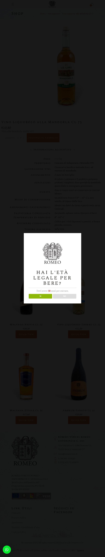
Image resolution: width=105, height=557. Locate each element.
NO (64, 296)
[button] (7, 550)
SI (40, 296)
